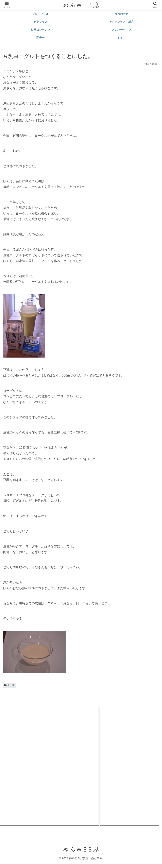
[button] (149, 620)
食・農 (11, 685)
